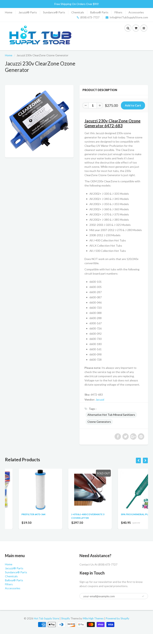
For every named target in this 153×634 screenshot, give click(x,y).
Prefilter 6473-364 (20, 514)
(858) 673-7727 (89, 17)
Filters (118, 12)
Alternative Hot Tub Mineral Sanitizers (111, 414)
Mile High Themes (93, 618)
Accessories (136, 12)
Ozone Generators (99, 421)
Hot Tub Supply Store (46, 618)
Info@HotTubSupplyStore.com (129, 17)
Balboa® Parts (99, 12)
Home (8, 12)
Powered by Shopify (117, 618)
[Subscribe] (143, 596)
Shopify (65, 618)
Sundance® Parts (54, 12)
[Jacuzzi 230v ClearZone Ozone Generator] (39, 121)
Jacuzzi (100, 399)
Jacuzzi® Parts (28, 12)
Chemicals (77, 12)
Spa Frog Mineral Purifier (125, 514)
